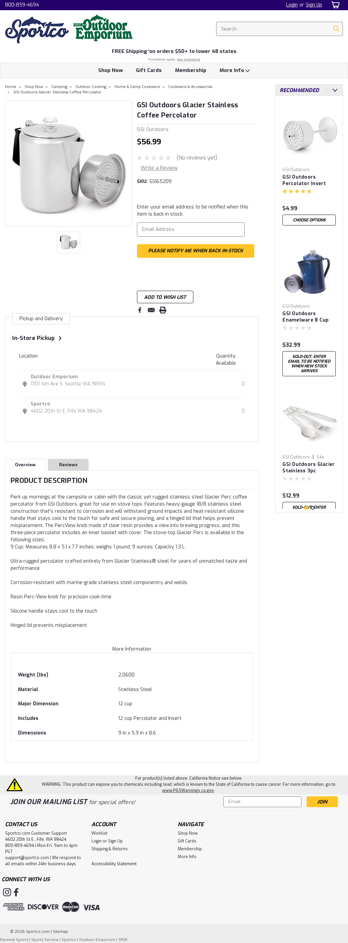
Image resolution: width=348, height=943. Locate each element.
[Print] (162, 310)
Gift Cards (149, 70)
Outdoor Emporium (54, 377)
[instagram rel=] (7, 892)
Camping (59, 86)
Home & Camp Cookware (137, 86)
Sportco (40, 404)
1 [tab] (306, 508)
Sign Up (314, 5)
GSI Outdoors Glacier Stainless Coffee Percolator (57, 92)
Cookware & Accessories (190, 86)
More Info (232, 70)
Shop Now (110, 70)
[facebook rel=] (16, 892)
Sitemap (60, 931)
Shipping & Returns (109, 849)
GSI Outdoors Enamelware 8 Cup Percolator (305, 317)
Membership (190, 70)
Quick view (309, 159)
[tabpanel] (309, 165)
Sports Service (44, 939)
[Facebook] (139, 310)
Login (292, 5)
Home (10, 86)
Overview (25, 465)
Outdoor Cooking (90, 86)
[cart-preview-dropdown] (334, 5)
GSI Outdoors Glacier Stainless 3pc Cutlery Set (308, 468)
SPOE (123, 939)
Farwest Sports (14, 939)
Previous (11, 163)
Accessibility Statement (114, 864)
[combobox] (279, 29)
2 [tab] (313, 508)
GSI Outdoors (296, 170)
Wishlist (99, 833)
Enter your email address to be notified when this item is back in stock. (192, 210)
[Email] (151, 310)
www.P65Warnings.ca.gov (188, 790)
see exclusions (188, 59)
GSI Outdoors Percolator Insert (304, 180)
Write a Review (159, 167)
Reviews (68, 465)
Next (126, 163)
